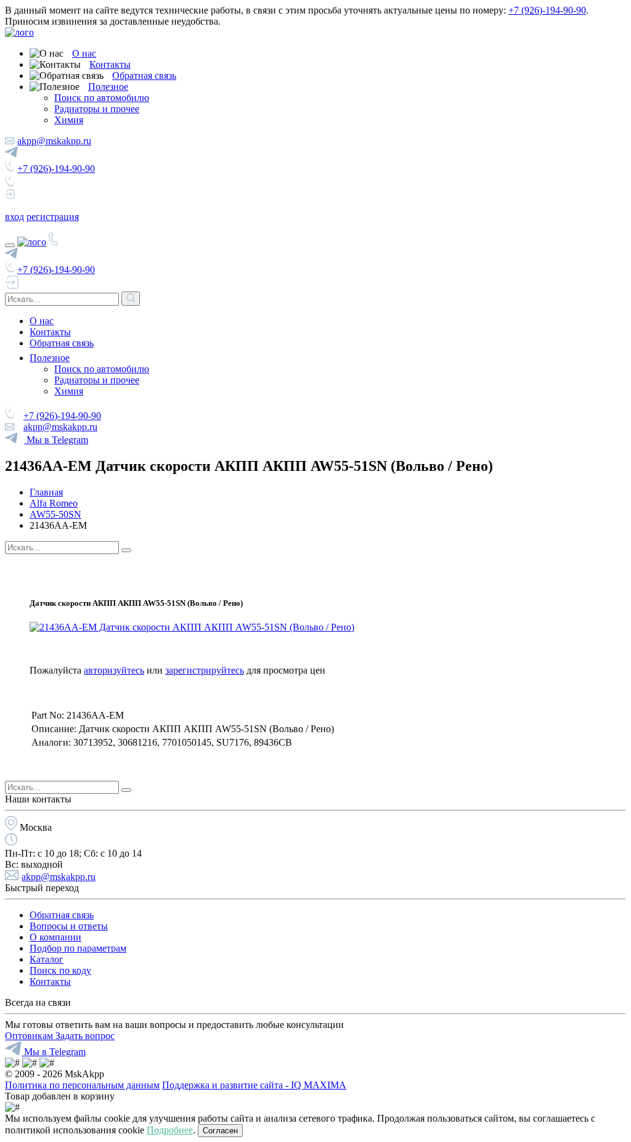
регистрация (52, 216)
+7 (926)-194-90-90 (547, 10)
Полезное (108, 86)
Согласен (220, 1130)
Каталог (46, 959)
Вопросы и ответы (69, 926)
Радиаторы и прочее (96, 109)
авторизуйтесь (114, 670)
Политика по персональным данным (82, 1085)
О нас (84, 53)
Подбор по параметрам (78, 948)
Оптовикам (30, 1035)
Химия (68, 120)
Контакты (110, 64)
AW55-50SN (55, 514)
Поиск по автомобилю (101, 97)
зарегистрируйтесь (204, 670)
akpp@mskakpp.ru (54, 141)
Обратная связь (144, 75)
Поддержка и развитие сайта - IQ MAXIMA (254, 1085)
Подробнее (170, 1130)
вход (14, 216)
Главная (46, 492)
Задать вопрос (85, 1035)
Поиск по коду (60, 970)
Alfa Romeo (54, 503)
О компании (55, 937)
